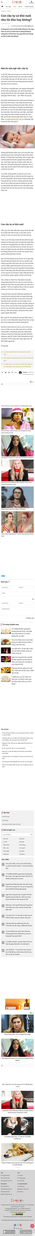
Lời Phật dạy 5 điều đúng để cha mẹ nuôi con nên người (17, 761)
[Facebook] (14, 1225)
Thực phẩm (6, 851)
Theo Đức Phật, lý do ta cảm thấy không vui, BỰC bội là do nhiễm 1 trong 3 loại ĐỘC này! (22, 642)
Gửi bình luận (30, 618)
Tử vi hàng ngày (21, 1178)
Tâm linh (9, 11)
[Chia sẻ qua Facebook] (2, 373)
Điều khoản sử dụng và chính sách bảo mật (18, 1220)
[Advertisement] (17, 50)
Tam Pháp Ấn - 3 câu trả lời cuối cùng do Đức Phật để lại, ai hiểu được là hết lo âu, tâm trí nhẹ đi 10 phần (19, 952)
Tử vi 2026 (20, 1175)
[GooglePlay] (9, 1233)
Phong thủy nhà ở (5, 1191)
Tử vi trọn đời (20, 1180)
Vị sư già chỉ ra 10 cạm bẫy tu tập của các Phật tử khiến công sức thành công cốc (22, 651)
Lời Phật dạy (5, 820)
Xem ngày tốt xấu (5, 1175)
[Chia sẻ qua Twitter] (5, 373)
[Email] (12, 373)
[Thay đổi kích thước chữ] (9, 26)
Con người (22, 848)
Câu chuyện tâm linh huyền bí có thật (11, 824)
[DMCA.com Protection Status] (17, 1215)
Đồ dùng (21, 842)
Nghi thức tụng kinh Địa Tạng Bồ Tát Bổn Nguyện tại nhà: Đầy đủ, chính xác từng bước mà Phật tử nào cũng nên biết (19, 897)
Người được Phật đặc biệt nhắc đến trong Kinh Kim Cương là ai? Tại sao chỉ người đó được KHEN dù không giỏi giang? (19, 886)
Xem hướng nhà (5, 1186)
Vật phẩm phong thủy (6, 1189)
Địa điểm (21, 851)
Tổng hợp (21, 854)
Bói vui (20, 6)
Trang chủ (3, 11)
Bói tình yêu (20, 1191)
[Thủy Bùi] (20, 372)
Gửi (33, 599)
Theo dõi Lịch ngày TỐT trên (18, 26)
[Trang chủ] (2, 7)
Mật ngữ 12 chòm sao (22, 1189)
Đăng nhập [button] (31, 3)
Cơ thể (5, 842)
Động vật (21, 838)
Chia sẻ (26, 1008)
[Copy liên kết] (15, 373)
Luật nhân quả (5, 816)
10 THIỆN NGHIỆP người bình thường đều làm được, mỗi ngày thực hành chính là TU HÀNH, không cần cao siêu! (19, 876)
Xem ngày (8, 6)
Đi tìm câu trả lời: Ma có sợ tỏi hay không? (13, 748)
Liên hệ (31, 1220)
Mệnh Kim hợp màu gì (6, 1194)
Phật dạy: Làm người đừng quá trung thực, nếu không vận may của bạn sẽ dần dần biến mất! (19, 907)
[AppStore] (26, 1233)
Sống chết (6, 854)
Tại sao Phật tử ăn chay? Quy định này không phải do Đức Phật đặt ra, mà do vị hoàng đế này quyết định (18, 933)
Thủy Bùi (25, 372)
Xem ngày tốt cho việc (6, 1180)
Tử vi (14, 6)
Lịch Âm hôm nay (5, 1178)
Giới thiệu (4, 1220)
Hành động (22, 845)
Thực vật (5, 838)
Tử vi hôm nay (20, 1186)
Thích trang (11, 1008)
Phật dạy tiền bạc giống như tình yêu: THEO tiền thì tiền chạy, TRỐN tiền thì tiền (23, 670)
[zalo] (9, 373)
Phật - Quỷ (6, 848)
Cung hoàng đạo (29, 6)
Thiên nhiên (6, 845)
